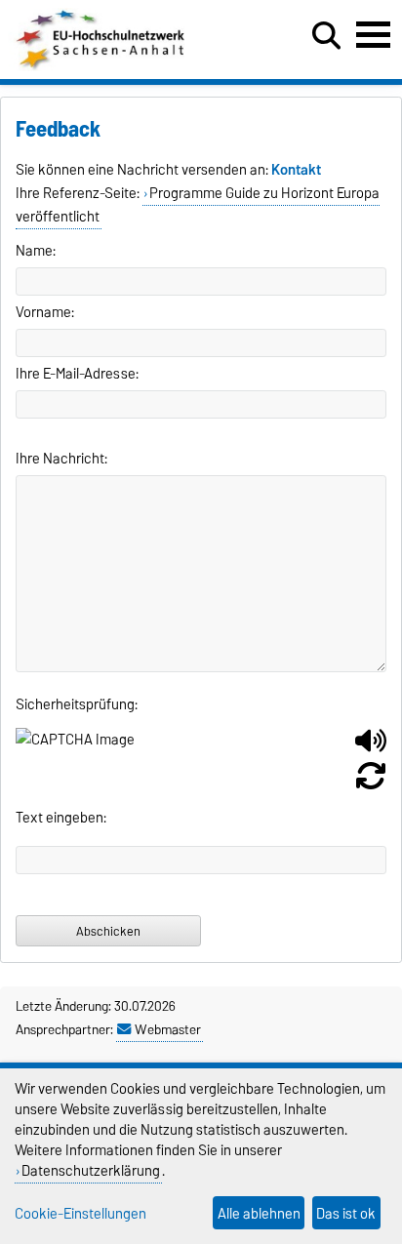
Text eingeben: (61, 817)
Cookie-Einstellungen (80, 1213)
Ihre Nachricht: (61, 458)
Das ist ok (346, 1213)
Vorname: (45, 312)
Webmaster (168, 1029)
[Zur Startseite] (102, 66)
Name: (36, 250)
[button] (370, 748)
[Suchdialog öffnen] (326, 36)
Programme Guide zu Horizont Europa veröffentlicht (198, 204)
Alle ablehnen (259, 1213)
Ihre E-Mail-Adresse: (77, 373)
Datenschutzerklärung (90, 1170)
